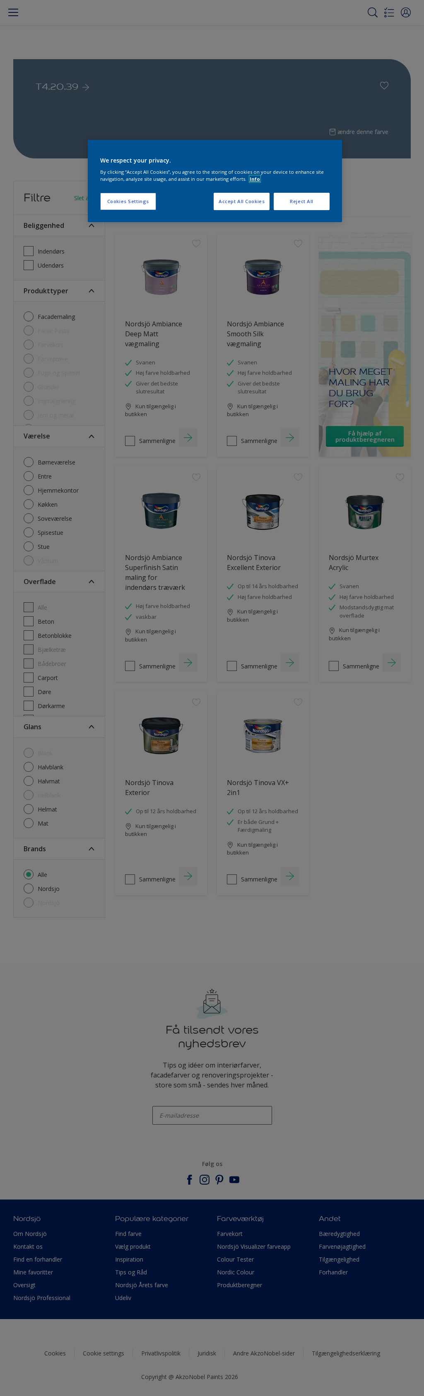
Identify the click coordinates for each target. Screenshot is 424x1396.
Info (255, 179)
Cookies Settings (128, 201)
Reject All (301, 201)
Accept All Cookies (242, 201)
